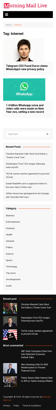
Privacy (6, 406)
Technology (11, 266)
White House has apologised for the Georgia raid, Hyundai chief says (27, 195)
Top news (11, 273)
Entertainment (13, 221)
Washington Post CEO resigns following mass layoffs (25, 165)
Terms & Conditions (31, 406)
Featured (10, 228)
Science (9, 253)
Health (9, 234)
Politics (9, 247)
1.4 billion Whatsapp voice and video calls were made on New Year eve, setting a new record (25, 108)
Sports (9, 260)
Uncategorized (13, 279)
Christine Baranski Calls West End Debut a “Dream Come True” (26, 155)
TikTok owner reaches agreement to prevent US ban (27, 175)
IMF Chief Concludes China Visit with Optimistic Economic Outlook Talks (36, 354)
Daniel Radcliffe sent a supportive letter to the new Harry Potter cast (26, 185)
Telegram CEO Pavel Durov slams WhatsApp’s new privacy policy (27, 67)
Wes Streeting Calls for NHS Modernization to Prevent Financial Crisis (34, 367)
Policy (16, 406)
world (8, 285)
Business (10, 215)
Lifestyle (10, 241)
